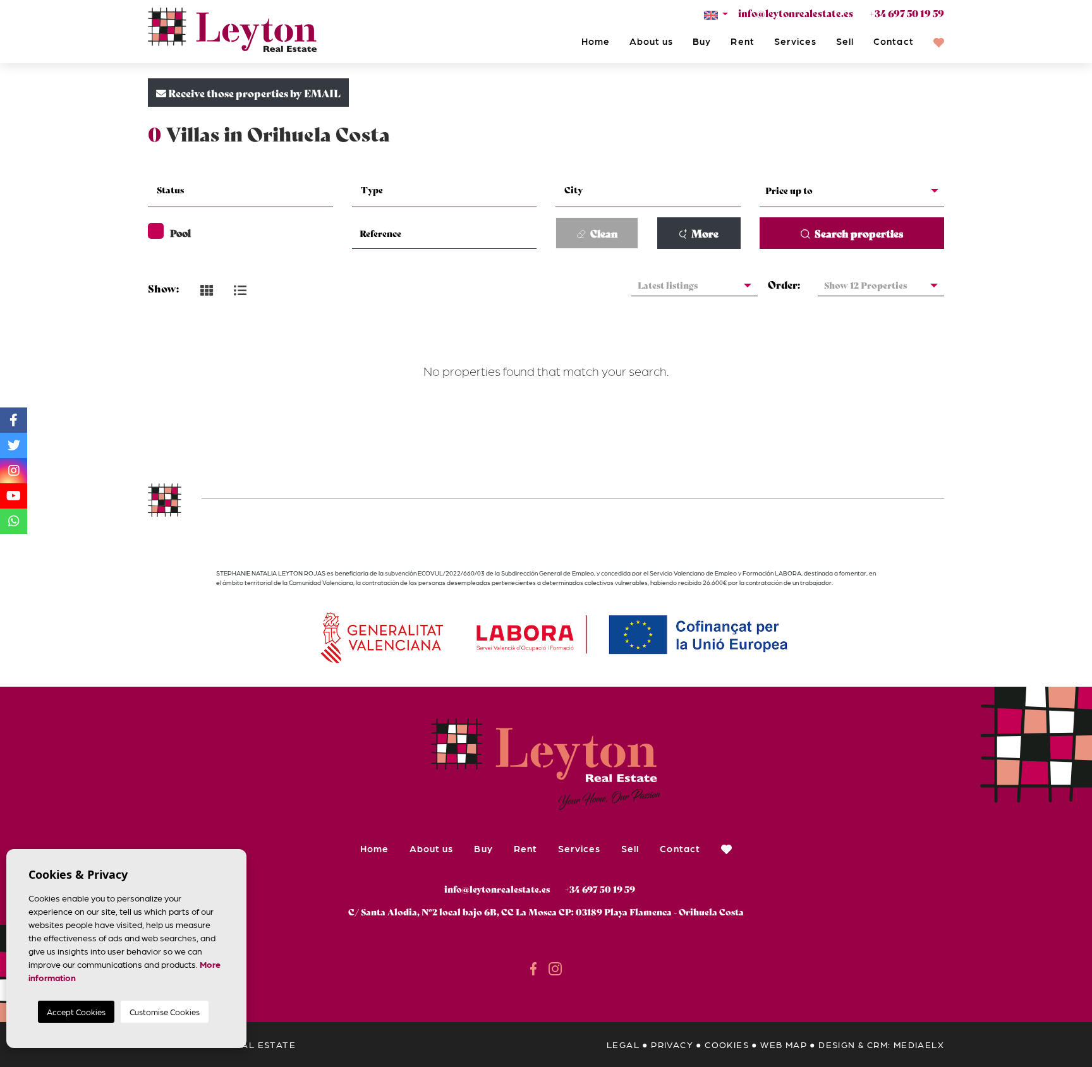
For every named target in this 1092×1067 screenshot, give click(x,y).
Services (795, 41)
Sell (845, 41)
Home (595, 41)
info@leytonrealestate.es (795, 13)
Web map (783, 1044)
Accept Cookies (76, 1011)
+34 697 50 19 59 (906, 13)
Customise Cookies (165, 1011)
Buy (702, 41)
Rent (742, 41)
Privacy (672, 1044)
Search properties (858, 233)
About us (651, 41)
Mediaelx (919, 1044)
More (704, 233)
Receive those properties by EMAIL (253, 92)
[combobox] (240, 191)
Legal (623, 1044)
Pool (180, 232)
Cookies (727, 1044)
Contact (893, 41)
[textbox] (248, 190)
